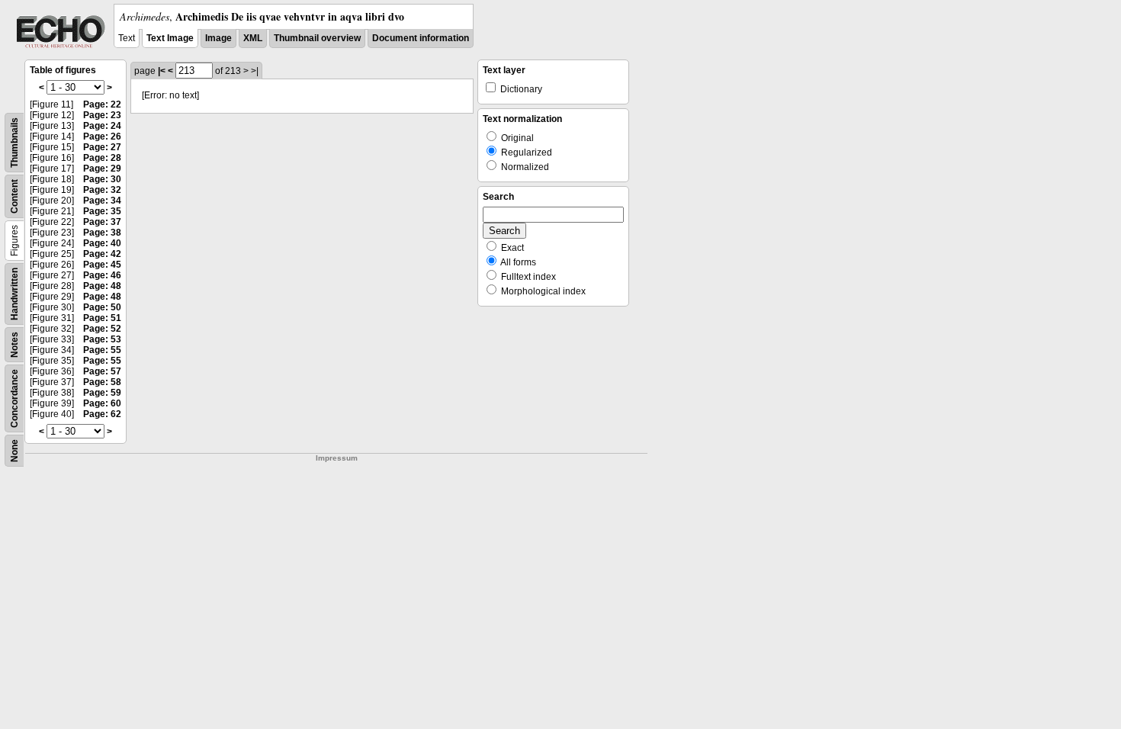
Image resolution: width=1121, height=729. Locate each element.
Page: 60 (102, 403)
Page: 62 (102, 414)
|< (161, 71)
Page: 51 (102, 318)
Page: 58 (102, 382)
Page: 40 (102, 243)
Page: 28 (102, 158)
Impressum (337, 458)
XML (252, 38)
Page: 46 (102, 275)
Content (14, 196)
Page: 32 (102, 190)
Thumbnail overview (317, 38)
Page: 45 (102, 264)
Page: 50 (102, 307)
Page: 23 (102, 115)
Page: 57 (102, 371)
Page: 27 (102, 147)
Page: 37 (102, 222)
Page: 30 (102, 179)
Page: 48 (102, 286)
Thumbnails (14, 142)
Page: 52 (102, 328)
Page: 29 (102, 168)
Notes (14, 345)
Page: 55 (102, 350)
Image (218, 38)
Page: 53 (102, 339)
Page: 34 (102, 200)
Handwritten (14, 294)
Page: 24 (102, 125)
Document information (420, 38)
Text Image (170, 38)
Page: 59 (102, 392)
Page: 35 (102, 211)
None (14, 450)
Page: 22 (102, 104)
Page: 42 (102, 254)
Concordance (14, 398)
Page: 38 (102, 232)
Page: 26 (102, 136)
